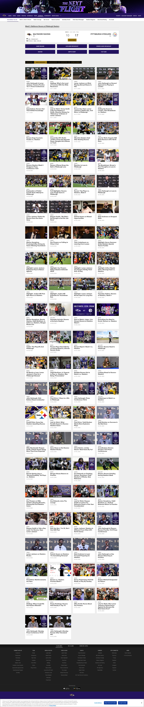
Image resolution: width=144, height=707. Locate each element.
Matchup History (53, 62)
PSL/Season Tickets (82, 657)
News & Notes (48, 667)
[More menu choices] (60, 15)
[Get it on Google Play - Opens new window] (76, 689)
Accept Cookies (122, 702)
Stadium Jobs (18, 662)
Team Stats (33, 657)
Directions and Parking (99, 662)
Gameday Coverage (100, 657)
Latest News (48, 652)
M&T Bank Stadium (100, 655)
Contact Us (18, 652)
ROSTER (40, 51)
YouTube (114, 670)
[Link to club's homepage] (4, 15)
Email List (114, 655)
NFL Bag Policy (100, 667)
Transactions (33, 655)
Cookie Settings (98, 702)
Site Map (18, 672)
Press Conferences (64, 667)
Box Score (29, 62)
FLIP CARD (103, 51)
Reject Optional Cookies (110, 702)
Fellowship (18, 660)
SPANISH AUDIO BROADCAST (103, 46)
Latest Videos (64, 652)
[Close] (141, 702)
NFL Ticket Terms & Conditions (81, 675)
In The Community (128, 655)
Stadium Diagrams (100, 660)
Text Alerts (82, 672)
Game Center (72, 40)
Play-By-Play (64, 62)
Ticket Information (81, 652)
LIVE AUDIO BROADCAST (72, 46)
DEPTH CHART (72, 51)
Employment (17, 655)
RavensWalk (100, 670)
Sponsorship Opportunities (17, 667)
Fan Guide (100, 665)
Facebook (114, 660)
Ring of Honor (33, 667)
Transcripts (48, 677)
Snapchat (114, 667)
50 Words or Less (48, 672)
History (33, 665)
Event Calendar (128, 652)
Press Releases (48, 675)
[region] (72, 703)
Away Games (81, 667)
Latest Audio (64, 655)
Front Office (33, 662)
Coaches (33, 660)
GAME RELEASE (40, 46)
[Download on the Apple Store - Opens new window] (66, 688)
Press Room (48, 680)
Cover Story (48, 660)
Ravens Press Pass (64, 672)
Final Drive (64, 660)
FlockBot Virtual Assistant (18, 665)
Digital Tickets (82, 670)
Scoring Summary (75, 62)
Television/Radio (64, 675)
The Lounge (64, 670)
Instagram (114, 665)
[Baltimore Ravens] (72, 695)
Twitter (114, 662)
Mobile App (114, 652)
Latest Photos (48, 655)
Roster (33, 652)
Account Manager (81, 655)
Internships (18, 657)
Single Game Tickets (82, 660)
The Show (64, 662)
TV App (114, 657)
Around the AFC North (48, 670)
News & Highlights (40, 62)
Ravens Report (64, 665)
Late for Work (48, 657)
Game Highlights (64, 657)
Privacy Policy (52, 705)
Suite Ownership (81, 665)
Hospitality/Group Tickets (82, 662)
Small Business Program (18, 670)
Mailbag (48, 662)
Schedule (100, 652)
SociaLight (48, 665)
